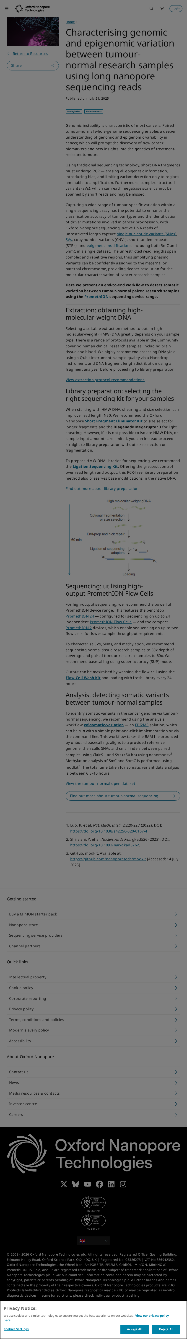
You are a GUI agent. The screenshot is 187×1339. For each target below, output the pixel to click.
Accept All (134, 1329)
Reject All (166, 1329)
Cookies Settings (16, 1329)
